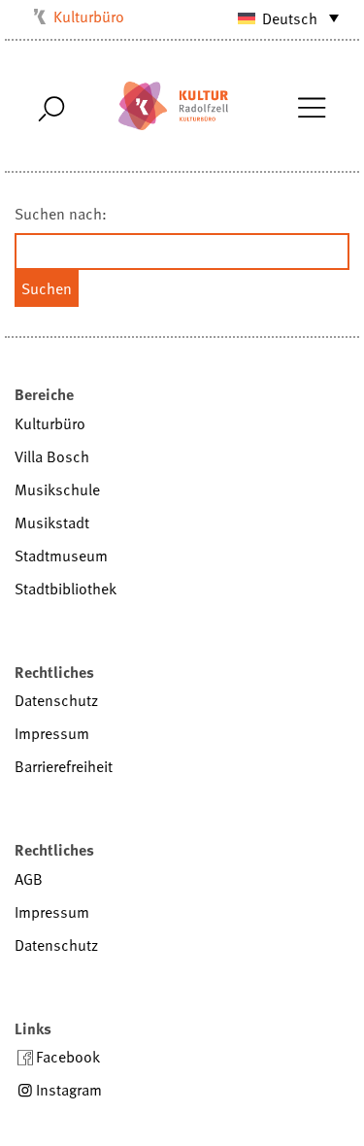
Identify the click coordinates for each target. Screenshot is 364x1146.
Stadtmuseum (61, 555)
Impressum (52, 733)
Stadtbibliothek (65, 588)
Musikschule (57, 489)
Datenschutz (56, 700)
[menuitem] (279, 17)
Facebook (68, 1056)
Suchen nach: (61, 213)
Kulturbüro (88, 16)
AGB (29, 879)
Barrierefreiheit (64, 766)
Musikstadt (52, 522)
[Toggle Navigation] (311, 105)
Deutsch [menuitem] (289, 18)
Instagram (69, 1089)
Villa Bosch (52, 456)
